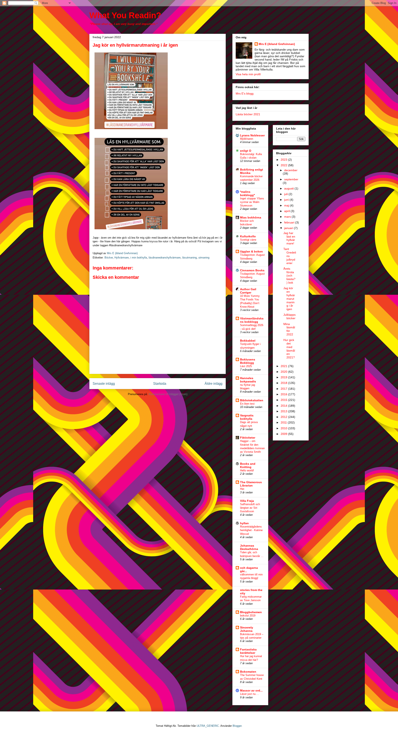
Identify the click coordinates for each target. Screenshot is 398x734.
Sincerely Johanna (246, 629)
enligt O (245, 150)
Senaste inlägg (104, 383)
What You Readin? (125, 15)
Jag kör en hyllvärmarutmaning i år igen (289, 298)
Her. (242, 488)
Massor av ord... (251, 690)
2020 (284, 371)
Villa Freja (247, 500)
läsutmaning (189, 257)
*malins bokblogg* (247, 193)
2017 (284, 388)
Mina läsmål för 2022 (289, 329)
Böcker (108, 257)
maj (287, 205)
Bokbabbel (247, 340)
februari (289, 222)
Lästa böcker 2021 (248, 114)
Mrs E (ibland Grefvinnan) (277, 44)
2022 (284, 165)
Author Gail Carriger (248, 291)
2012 (284, 417)
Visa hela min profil (248, 74)
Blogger (237, 725)
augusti (289, 188)
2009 (284, 434)
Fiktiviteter (247, 437)
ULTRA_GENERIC (208, 725)
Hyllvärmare (121, 257)
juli (286, 194)
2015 (284, 400)
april (287, 211)
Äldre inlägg (213, 383)
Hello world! (247, 470)
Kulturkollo (248, 236)
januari (289, 228)
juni (287, 199)
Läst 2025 (246, 366)
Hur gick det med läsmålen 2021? (289, 348)
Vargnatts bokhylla (247, 417)
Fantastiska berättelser (248, 651)
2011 (284, 422)
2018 (284, 383)
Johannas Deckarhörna (249, 547)
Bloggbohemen (251, 612)
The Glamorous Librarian (251, 483)
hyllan (244, 523)
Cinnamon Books (252, 270)
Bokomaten (248, 671)
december (290, 170)
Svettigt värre (248, 239)
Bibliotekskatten (251, 400)
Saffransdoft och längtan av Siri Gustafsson (250, 508)
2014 (284, 405)
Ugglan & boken (251, 251)
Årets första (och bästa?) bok (289, 275)
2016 (284, 394)
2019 (284, 377)
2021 (284, 366)
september (291, 179)
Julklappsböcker (289, 316)
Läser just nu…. (249, 693)
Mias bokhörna (250, 217)
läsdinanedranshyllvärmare (165, 257)
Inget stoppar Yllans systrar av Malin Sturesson (252, 202)
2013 (284, 411)
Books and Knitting (247, 465)
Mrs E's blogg (245, 93)
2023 (284, 159)
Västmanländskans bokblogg (251, 320)
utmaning (203, 257)
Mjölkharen (246, 138)
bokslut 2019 (247, 615)
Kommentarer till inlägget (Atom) (168, 394)
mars (288, 216)
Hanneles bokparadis (248, 379)
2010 (284, 428)
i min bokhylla (138, 257)
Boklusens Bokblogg (247, 361)
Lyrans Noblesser (252, 135)
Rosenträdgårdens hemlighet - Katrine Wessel (251, 530)
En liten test (247, 403)
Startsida (159, 383)
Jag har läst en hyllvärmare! (289, 238)
